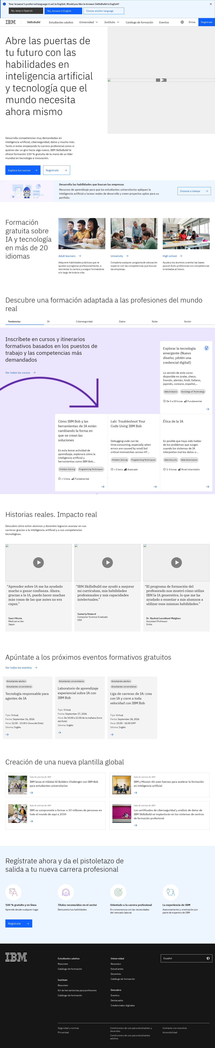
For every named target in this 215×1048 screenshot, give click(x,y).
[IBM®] (10, 22)
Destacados (117, 1000)
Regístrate (206, 22)
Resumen (63, 963)
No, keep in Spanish (22, 10)
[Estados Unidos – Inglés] (182, 22)
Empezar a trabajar (190, 191)
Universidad (86, 22)
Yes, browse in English (59, 10)
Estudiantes (117, 968)
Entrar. (192, 22)
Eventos (115, 995)
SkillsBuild (33, 22)
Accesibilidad (170, 1032)
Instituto (109, 22)
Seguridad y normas (68, 1028)
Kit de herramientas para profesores (77, 990)
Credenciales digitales (123, 1005)
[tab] (24, 321)
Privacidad (63, 1032)
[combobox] (186, 958)
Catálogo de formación (70, 968)
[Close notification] (211, 4)
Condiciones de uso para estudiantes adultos (130, 1037)
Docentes (116, 973)
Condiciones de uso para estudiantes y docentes (131, 1030)
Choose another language (100, 10)
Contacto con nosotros (175, 1028)
